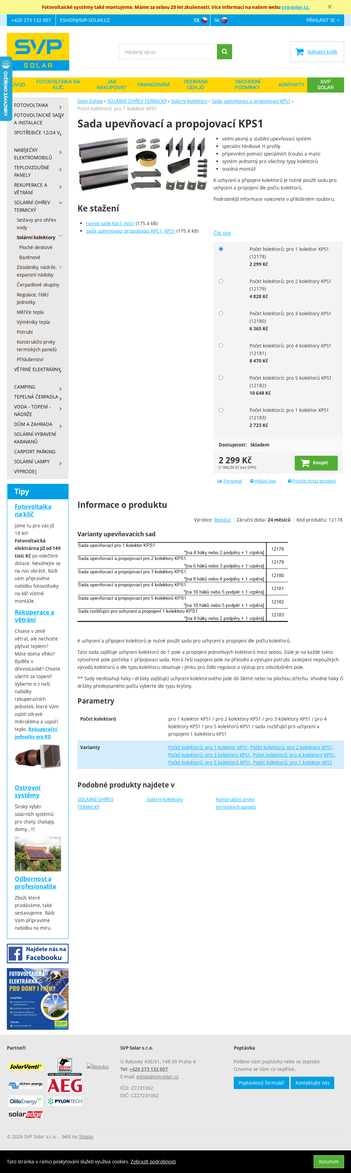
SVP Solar (325, 85)
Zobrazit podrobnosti (153, 1161)
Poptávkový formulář (262, 1082)
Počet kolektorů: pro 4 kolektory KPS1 (294, 755)
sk (216, 20)
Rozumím (329, 1161)
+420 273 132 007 (31, 20)
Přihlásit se (320, 20)
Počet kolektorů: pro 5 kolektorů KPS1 (209, 762)
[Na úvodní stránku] (41, 52)
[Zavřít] (330, 7)
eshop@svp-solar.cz (85, 20)
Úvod (18, 85)
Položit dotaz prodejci (314, 481)
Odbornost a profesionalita (35, 882)
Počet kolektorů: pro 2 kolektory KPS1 (291, 747)
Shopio (86, 1136)
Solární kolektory (165, 799)
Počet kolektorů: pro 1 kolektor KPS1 (208, 747)
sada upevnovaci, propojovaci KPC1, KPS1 (130, 231)
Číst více (222, 233)
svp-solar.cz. (296, 7)
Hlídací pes (265, 481)
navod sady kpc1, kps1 (110, 223)
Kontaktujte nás (312, 1082)
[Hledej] (224, 51)
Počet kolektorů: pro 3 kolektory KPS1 (209, 755)
